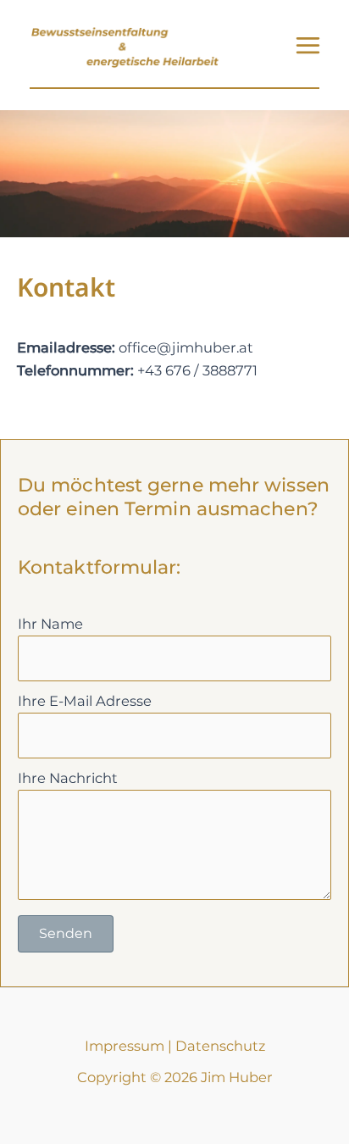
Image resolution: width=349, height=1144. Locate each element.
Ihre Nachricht (68, 777)
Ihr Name (50, 623)
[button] (66, 933)
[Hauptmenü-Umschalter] (307, 45)
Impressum (124, 1045)
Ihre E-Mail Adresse (85, 700)
